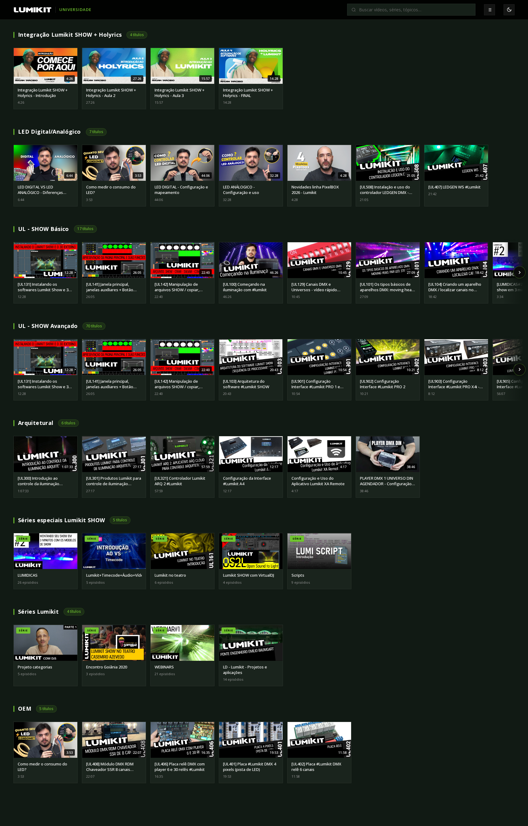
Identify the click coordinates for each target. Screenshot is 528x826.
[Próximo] (519, 272)
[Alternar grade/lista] (489, 9)
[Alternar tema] (509, 9)
